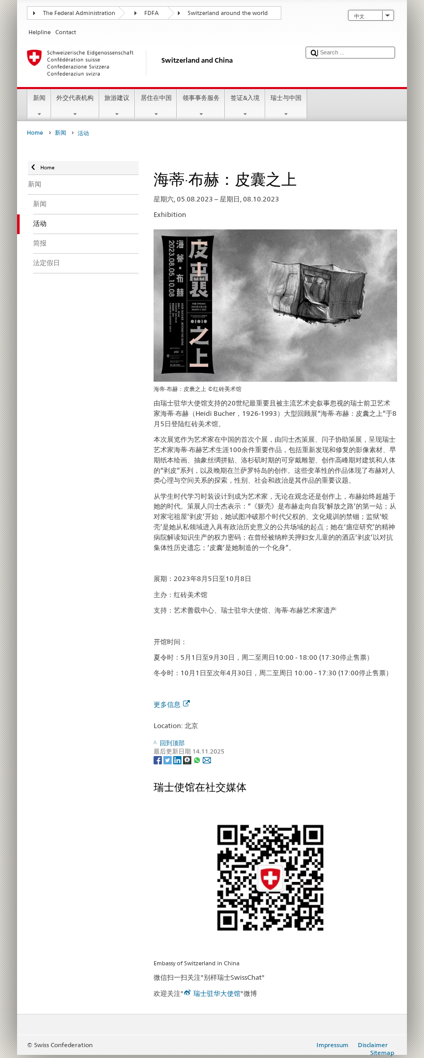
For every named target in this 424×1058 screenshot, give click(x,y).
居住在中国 (156, 98)
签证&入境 (245, 98)
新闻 (39, 98)
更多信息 (167, 704)
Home (35, 132)
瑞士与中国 (285, 98)
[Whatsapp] (198, 760)
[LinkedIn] (178, 760)
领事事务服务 (201, 98)
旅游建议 (116, 98)
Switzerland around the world (228, 13)
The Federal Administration (79, 13)
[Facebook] (158, 760)
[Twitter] (168, 760)
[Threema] (188, 760)
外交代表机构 (75, 98)
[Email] (207, 760)
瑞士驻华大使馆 (216, 993)
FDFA (151, 13)
